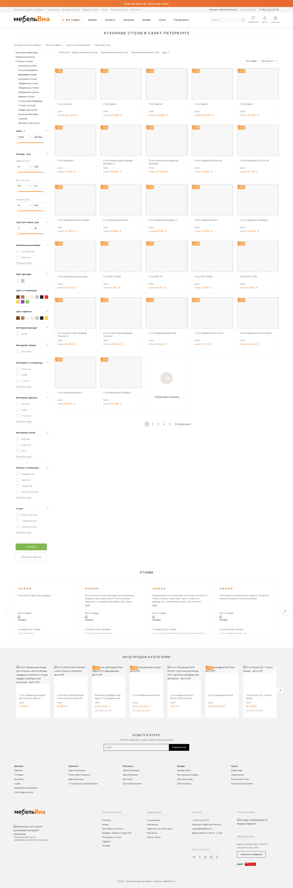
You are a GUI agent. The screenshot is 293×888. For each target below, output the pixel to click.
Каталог (106, 820)
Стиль (19, 508)
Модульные (237, 774)
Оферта (106, 841)
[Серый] (23, 281)
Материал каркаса (26, 397)
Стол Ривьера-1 (26, 633)
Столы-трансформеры (30, 100)
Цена (22, 130)
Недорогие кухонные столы (84, 52)
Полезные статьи (119, 9)
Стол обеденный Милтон (98, 633)
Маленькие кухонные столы (114, 52)
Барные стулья (26, 96)
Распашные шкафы (187, 774)
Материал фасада (26, 327)
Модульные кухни (25, 56)
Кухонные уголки (27, 65)
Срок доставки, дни (27, 222)
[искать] (243, 20)
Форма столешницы (27, 467)
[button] (73, 98)
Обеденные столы (28, 83)
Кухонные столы (27, 74)
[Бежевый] (32, 297)
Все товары (73, 19)
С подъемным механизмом (83, 783)
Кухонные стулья (27, 78)
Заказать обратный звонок (223, 9)
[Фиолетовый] (23, 302)
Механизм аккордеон (26, 787)
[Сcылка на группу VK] (194, 857)
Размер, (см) (23, 154)
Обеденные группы (28, 92)
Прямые (18, 770)
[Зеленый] (27, 302)
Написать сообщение (251, 854)
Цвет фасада (23, 274)
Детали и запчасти (29, 123)
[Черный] (42, 297)
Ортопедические (23, 792)
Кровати (110, 19)
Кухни (162, 19)
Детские (127, 779)
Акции (105, 9)
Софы (17, 783)
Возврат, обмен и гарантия (116, 832)
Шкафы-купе (184, 770)
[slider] (17, 142)
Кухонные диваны (27, 70)
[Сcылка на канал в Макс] (205, 857)
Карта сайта (154, 837)
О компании (53, 9)
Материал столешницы (29, 362)
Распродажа (181, 19)
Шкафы (146, 19)
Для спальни (184, 783)
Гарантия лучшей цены (159, 828)
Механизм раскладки (28, 245)
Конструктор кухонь (242, 783)
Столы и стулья (24, 61)
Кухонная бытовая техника (28, 116)
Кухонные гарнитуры (27, 52)
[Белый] (18, 281)
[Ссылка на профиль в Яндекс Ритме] (217, 857)
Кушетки (19, 779)
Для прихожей (185, 779)
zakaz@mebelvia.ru (202, 828)
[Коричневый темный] (18, 297)
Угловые (18, 774)
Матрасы (128, 19)
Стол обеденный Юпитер (233, 633)
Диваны (92, 19)
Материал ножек (25, 432)
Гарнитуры (237, 770)
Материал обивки (26, 345)
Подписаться (179, 747)
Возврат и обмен (91, 9)
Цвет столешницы (26, 290)
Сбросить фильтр (31, 556)
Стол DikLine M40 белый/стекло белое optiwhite (178, 633)
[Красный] (46, 297)
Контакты (135, 9)
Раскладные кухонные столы (145, 52)
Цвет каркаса (24, 311)
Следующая (182, 424)
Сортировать (267, 61)
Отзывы (106, 845)
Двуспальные (76, 779)
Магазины (152, 824)
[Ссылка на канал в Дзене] (211, 857)
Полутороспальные (79, 774)
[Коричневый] (23, 297)
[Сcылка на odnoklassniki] (200, 857)
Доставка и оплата (71, 9)
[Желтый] (18, 302)
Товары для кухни (27, 109)
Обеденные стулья (28, 87)
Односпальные (77, 770)
